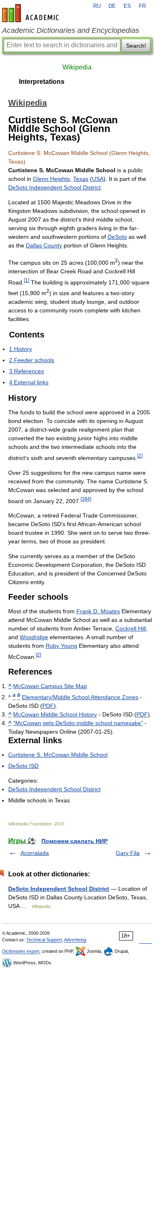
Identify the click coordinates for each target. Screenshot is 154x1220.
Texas (80, 179)
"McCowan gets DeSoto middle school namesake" (78, 723)
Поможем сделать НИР (74, 841)
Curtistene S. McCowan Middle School (58, 754)
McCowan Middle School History (55, 714)
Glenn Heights (51, 179)
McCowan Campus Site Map (50, 686)
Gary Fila (128, 853)
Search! (136, 45)
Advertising (75, 939)
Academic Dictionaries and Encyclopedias (70, 30)
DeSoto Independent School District (54, 187)
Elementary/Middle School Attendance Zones (80, 697)
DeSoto (117, 236)
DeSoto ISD (23, 765)
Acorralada (35, 853)
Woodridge (34, 637)
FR (142, 6)
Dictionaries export (20, 951)
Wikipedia (77, 67)
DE (112, 6)
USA (97, 179)
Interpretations (41, 81)
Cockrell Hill (130, 628)
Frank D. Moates (98, 611)
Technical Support (44, 939)
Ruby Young (61, 645)
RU (97, 6)
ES (127, 6)
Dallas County (44, 245)
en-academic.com (31, 13)
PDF (48, 705)
